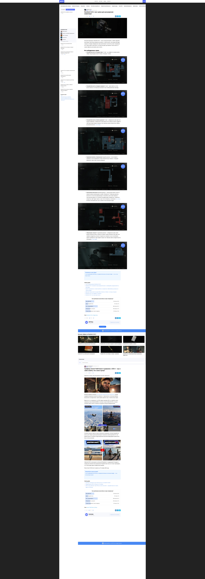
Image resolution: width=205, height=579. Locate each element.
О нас (61, 95)
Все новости (63, 9)
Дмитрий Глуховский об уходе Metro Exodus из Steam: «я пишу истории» (101, 292)
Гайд (94, 315)
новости (96, 1)
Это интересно (102, 326)
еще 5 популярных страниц (64, 41)
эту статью (118, 199)
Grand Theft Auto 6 (89, 366)
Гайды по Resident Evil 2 (70, 9)
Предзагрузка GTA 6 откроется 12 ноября (94, 484)
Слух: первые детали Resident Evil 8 (93, 284)
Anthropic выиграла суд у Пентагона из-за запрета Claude (98, 482)
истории (100, 1)
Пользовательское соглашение (66, 96)
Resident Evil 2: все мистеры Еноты (93, 295)
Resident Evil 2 (89, 9)
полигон (108, 1)
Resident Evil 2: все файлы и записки (93, 293)
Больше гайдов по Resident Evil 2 (87, 334)
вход (144, 1)
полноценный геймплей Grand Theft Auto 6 (105, 394)
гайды (105, 1)
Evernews (91, 514)
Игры (96, 315)
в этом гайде (97, 124)
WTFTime (91, 322)
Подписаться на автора (114, 322)
